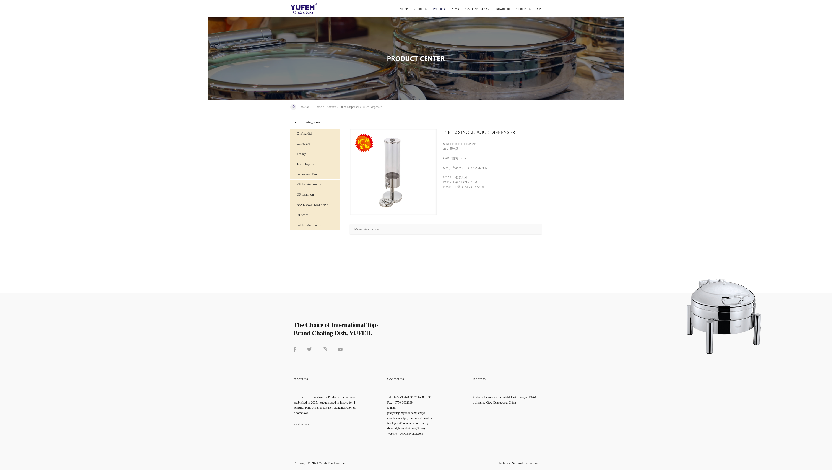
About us (420, 8)
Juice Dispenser (349, 107)
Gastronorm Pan (307, 174)
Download (503, 8)
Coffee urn (303, 143)
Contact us (523, 8)
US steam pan (305, 194)
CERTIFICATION (477, 8)
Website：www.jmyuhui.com (405, 433)
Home (404, 8)
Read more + (301, 424)
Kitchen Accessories (309, 225)
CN (539, 8)
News (455, 8)
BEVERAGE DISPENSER (313, 204)
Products (439, 8)
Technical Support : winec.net (518, 463)
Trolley (301, 154)
